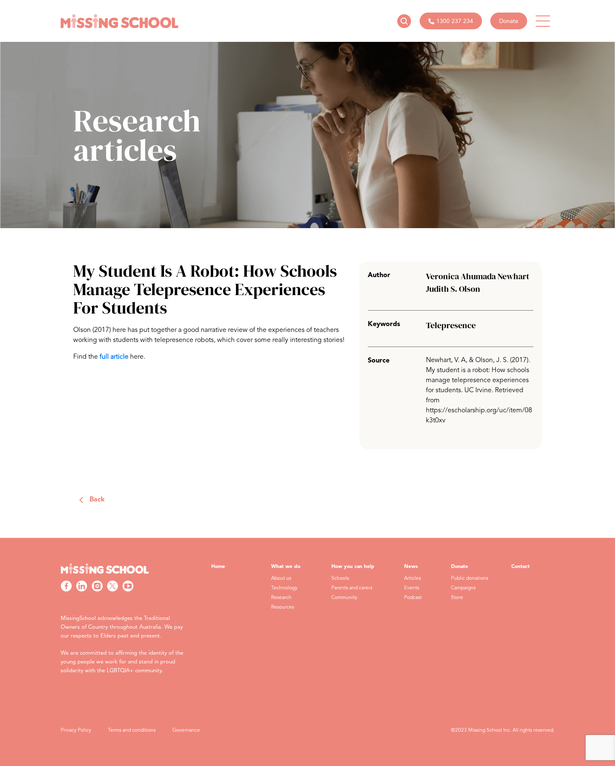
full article (114, 357)
